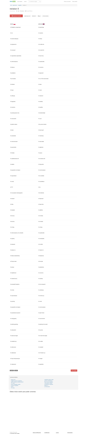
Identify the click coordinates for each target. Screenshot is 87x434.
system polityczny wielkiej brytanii (17, 382)
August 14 (46, 385)
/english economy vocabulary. (16, 380)
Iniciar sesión (74, 1)
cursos (25, 1)
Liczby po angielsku (14, 385)
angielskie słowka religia (48, 379)
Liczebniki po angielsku (48, 384)
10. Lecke (13, 383)
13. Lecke (13, 387)
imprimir (34, 15)
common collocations (48, 380)
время (12, 386)
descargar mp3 (27, 15)
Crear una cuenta (67, 1)
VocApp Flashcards (13, 432)
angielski (11, 370)
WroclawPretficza (29, 11)
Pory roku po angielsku (48, 382)
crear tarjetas (19, 1)
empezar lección (17, 16)
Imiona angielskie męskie (15, 384)
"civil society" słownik (48, 383)
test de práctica (45, 15)
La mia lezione (47, 386)
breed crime (13, 379)
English (16, 370)
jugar (39, 15)
